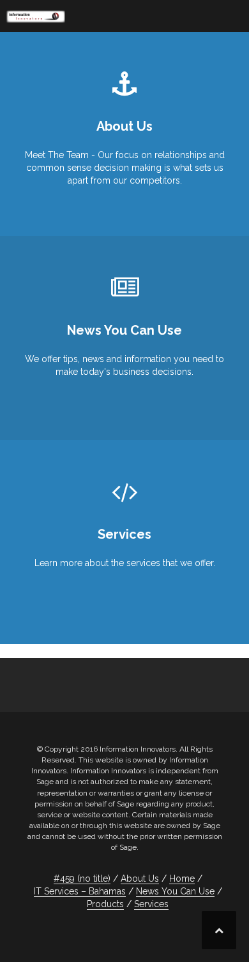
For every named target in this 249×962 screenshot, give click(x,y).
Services (151, 904)
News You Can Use (175, 891)
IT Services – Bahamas (80, 891)
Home (182, 878)
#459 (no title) (82, 878)
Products (105, 904)
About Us (140, 878)
